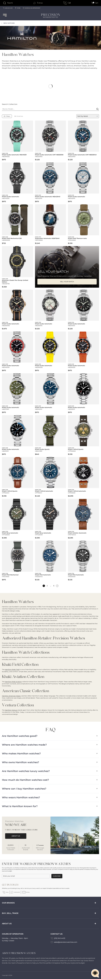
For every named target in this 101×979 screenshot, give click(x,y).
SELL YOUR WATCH (67, 282)
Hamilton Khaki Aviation (13, 682)
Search (10, 3)
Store (18, 8)
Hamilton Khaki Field (12, 669)
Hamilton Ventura (11, 710)
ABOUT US (16, 836)
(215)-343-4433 (9, 8)
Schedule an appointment (32, 8)
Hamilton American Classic (11, 696)
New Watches (9, 23)
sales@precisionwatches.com (65, 942)
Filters (8, 116)
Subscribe (57, 876)
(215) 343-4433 (59, 938)
